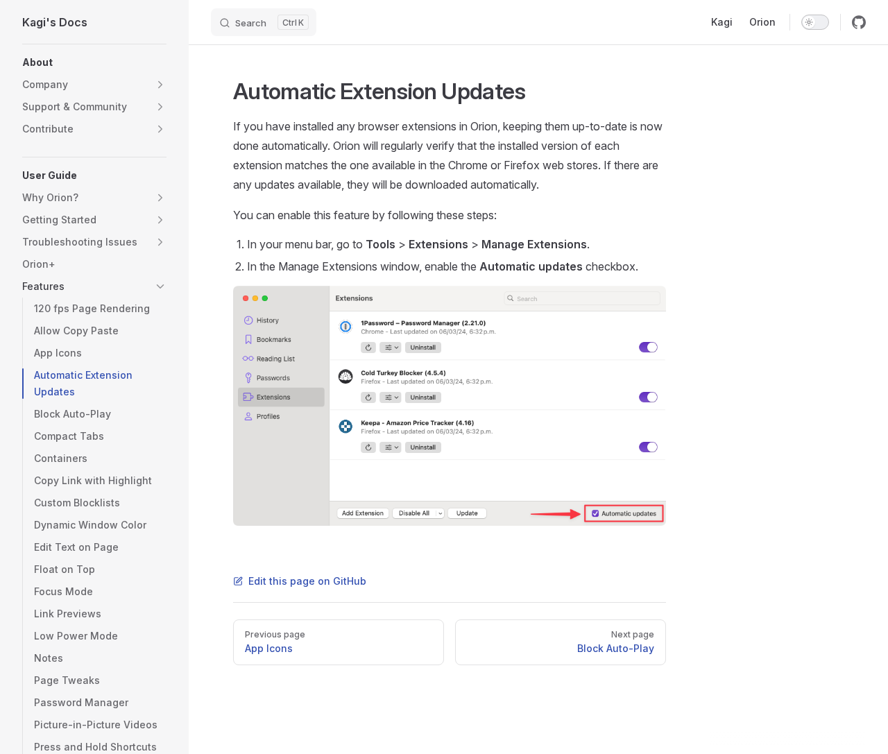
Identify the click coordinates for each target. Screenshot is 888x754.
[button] (94, 62)
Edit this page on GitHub (307, 581)
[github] (858, 22)
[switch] (815, 22)
